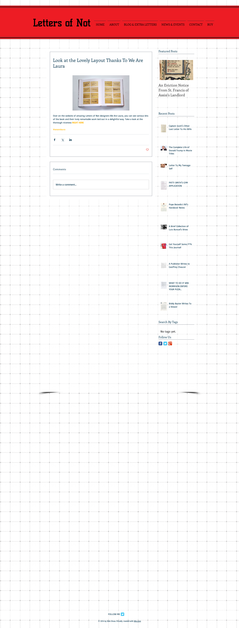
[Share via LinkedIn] (70, 139)
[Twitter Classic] (165, 343)
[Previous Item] (163, 70)
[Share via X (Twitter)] (62, 139)
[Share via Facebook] (54, 139)
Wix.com (137, 621)
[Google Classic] (170, 343)
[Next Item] (189, 70)
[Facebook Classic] (160, 343)
